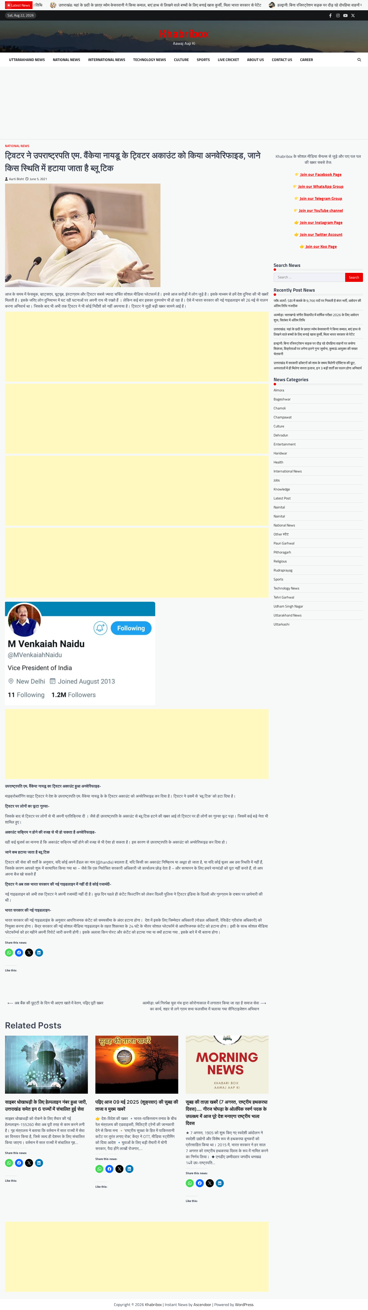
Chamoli (280, 408)
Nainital (279, 507)
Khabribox (184, 33)
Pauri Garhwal (284, 543)
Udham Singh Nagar (288, 606)
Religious (280, 561)
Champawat (283, 417)
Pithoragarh (282, 552)
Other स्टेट (281, 534)
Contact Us (282, 60)
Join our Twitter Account (320, 234)
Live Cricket (228, 60)
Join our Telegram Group (320, 198)
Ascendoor (202, 1304)
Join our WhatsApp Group (320, 186)
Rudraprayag (283, 570)
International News (106, 60)
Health (278, 462)
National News (66, 60)
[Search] (359, 60)
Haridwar (280, 453)
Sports (203, 60)
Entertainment (285, 444)
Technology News (149, 60)
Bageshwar (282, 399)
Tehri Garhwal (284, 597)
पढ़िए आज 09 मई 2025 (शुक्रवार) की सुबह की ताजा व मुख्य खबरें (136, 1105)
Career (306, 60)
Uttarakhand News (27, 60)
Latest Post (282, 498)
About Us (255, 60)
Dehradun (281, 435)
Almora (279, 390)
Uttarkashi (281, 624)
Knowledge (282, 489)
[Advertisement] (184, 104)
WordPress (244, 1304)
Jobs (277, 480)
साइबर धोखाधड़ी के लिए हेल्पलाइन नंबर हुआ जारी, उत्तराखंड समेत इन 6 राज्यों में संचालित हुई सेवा (46, 1105)
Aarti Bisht (16, 179)
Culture (181, 60)
